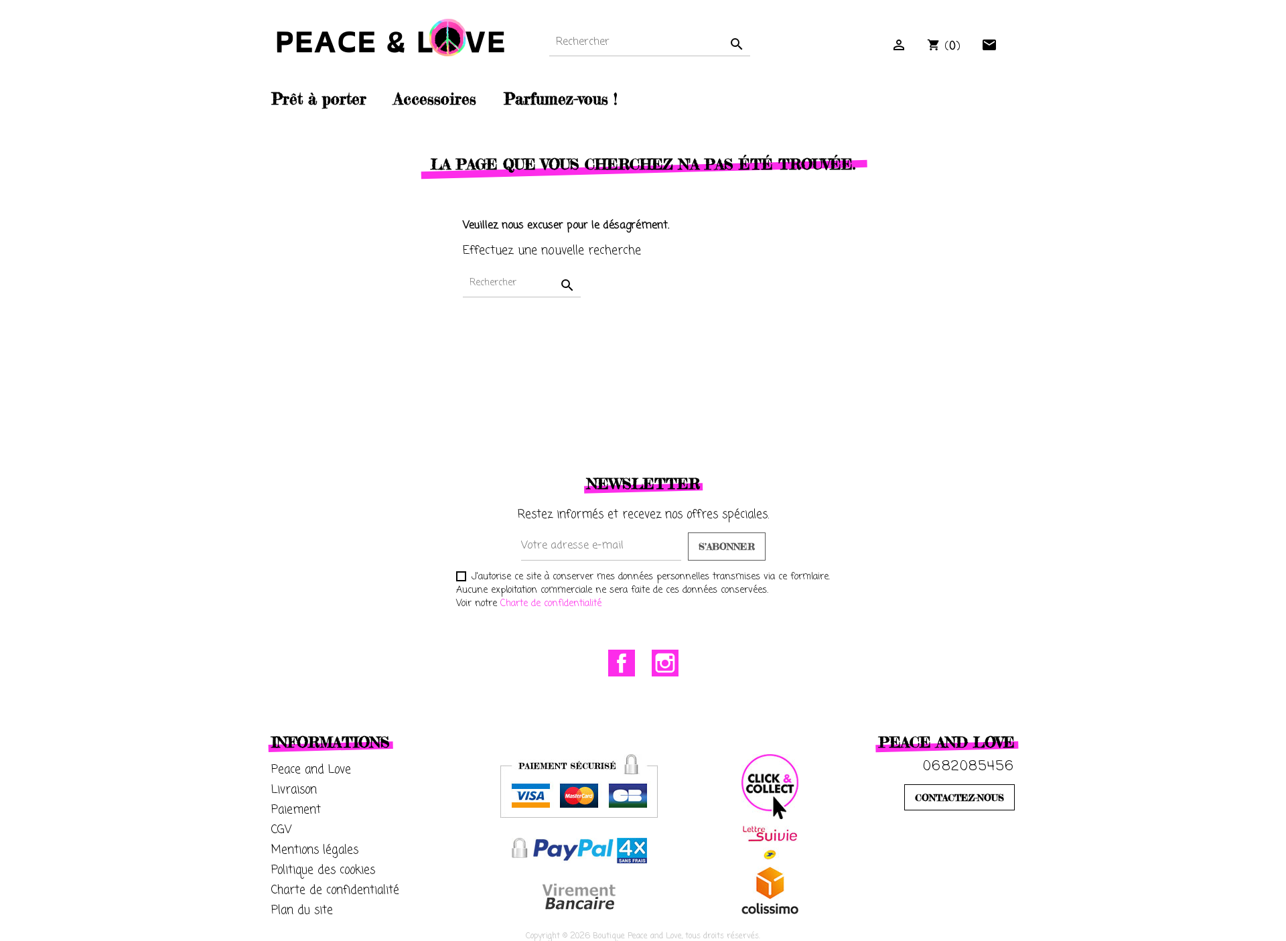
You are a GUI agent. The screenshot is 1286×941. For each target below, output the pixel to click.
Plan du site (302, 910)
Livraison (294, 790)
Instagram (665, 663)
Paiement (296, 810)
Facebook (621, 663)
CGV (281, 830)
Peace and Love (311, 770)
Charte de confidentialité (550, 604)
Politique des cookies (323, 870)
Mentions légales (314, 850)
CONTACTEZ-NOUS (959, 797)
